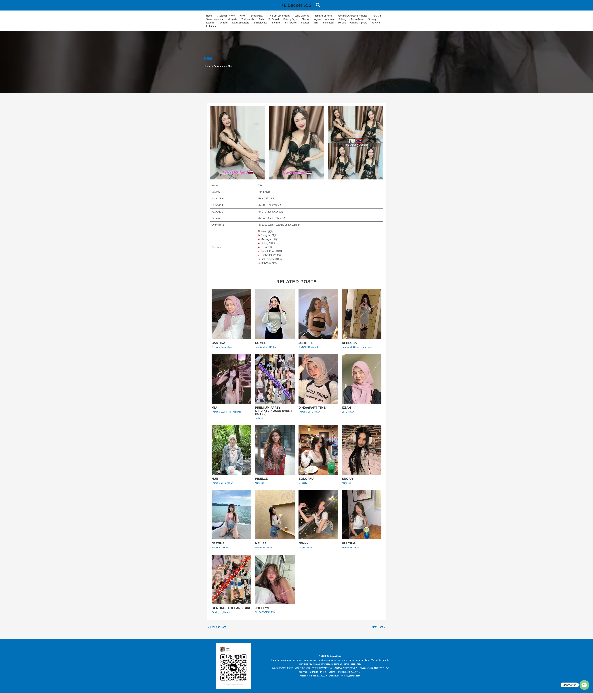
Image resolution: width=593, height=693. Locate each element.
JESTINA (218, 543)
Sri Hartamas (260, 22)
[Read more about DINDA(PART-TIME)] (318, 378)
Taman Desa (357, 19)
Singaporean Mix (214, 19)
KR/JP (243, 15)
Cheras (305, 19)
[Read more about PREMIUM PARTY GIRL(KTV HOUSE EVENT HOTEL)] (274, 378)
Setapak (305, 22)
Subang (342, 19)
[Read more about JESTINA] (231, 514)
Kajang (317, 19)
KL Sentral (273, 19)
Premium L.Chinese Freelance (351, 15)
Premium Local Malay (279, 15)
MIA (214, 407)
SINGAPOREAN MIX (309, 347)
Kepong (210, 22)
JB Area (376, 22)
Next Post (379, 627)
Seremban (328, 22)
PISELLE (261, 478)
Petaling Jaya (290, 19)
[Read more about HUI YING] (361, 514)
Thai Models (248, 19)
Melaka (342, 22)
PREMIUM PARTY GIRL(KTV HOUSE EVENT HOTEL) (273, 410)
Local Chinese (302, 15)
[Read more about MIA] (231, 378)
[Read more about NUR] (231, 449)
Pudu (261, 19)
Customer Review (226, 15)
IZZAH (346, 407)
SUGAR (347, 478)
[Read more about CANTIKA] (231, 314)
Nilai (316, 22)
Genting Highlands (221, 612)
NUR (215, 478)
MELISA (261, 543)
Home (209, 15)
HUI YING (349, 543)
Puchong (223, 22)
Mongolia (232, 19)
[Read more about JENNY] (318, 514)
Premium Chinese (323, 15)
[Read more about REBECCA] (361, 314)
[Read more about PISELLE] (274, 449)
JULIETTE (306, 343)
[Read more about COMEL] (274, 314)
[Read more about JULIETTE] (318, 314)
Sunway (372, 19)
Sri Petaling (290, 22)
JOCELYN (262, 608)
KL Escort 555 (295, 5)
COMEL (260, 343)
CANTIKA (218, 343)
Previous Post (216, 627)
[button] (318, 5)
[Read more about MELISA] (274, 514)
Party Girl (376, 15)
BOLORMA (306, 478)
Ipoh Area (211, 26)
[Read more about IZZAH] (361, 378)
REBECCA (349, 343)
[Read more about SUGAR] (361, 449)
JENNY (304, 543)
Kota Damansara (240, 22)
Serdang (276, 22)
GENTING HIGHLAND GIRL (231, 608)
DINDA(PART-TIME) (313, 407)
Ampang (329, 19)
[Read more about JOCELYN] (274, 579)
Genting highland (358, 22)
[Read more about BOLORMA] (318, 449)
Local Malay (257, 15)
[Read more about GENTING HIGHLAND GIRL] (231, 579)
